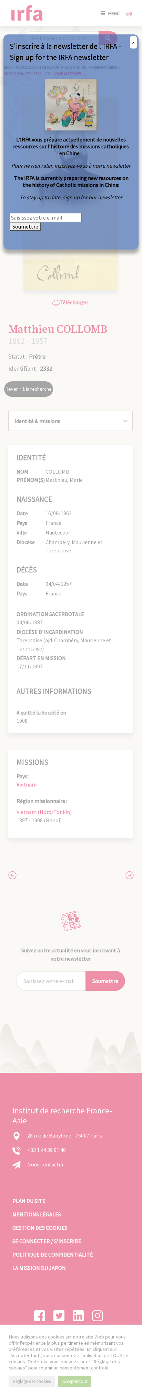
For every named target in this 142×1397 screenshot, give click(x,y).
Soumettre (25, 226)
